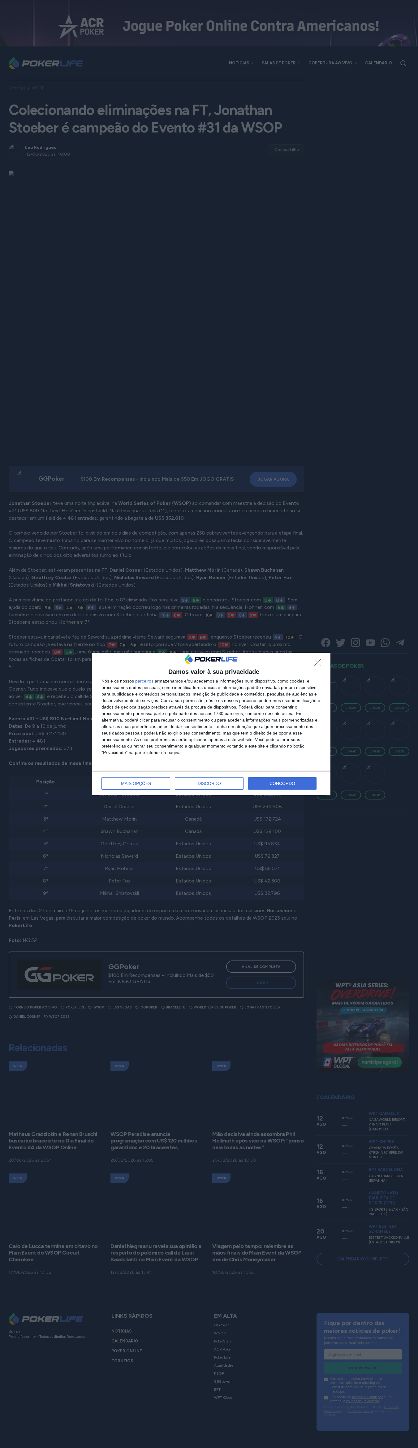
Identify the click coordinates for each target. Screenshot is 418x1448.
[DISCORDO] (319, 664)
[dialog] (211, 724)
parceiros (144, 681)
